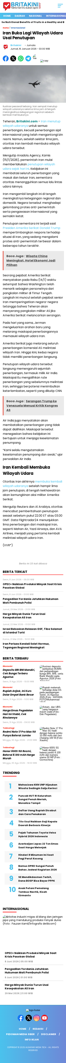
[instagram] (37, 1020)
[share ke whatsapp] (21, 60)
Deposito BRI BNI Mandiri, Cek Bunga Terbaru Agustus (19, 673)
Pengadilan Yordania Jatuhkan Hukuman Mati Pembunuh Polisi (27, 970)
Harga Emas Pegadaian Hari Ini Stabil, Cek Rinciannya (18, 714)
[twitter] (29, 1020)
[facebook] (21, 1020)
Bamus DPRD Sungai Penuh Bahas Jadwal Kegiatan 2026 (37, 867)
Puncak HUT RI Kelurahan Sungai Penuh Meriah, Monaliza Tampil (34, 799)
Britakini (15, 45)
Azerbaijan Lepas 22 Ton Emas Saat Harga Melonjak (38, 845)
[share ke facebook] (6, 60)
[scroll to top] (61, 1041)
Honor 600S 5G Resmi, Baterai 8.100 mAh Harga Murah (19, 754)
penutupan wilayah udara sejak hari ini (29, 166)
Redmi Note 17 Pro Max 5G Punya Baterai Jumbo (19, 733)
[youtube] (44, 1020)
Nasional (35, 16)
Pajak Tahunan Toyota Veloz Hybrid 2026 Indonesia (37, 834)
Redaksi (38, 1029)
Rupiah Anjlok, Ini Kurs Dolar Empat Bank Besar (18, 692)
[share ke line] (36, 60)
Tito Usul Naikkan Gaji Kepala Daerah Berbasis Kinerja (37, 823)
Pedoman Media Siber (20, 1034)
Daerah (20, 16)
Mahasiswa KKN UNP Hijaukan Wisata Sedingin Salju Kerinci (37, 786)
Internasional (18, 27)
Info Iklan (32, 1039)
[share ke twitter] (14, 60)
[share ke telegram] (28, 60)
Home (7, 16)
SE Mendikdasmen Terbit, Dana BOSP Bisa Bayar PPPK (36, 879)
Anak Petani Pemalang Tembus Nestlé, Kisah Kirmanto (33, 891)
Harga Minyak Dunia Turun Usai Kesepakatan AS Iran (26, 986)
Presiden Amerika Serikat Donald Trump (31, 228)
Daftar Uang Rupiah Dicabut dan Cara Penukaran (37, 812)
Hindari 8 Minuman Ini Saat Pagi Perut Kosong (36, 856)
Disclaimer (48, 1034)
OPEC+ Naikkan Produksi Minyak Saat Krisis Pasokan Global (30, 954)
